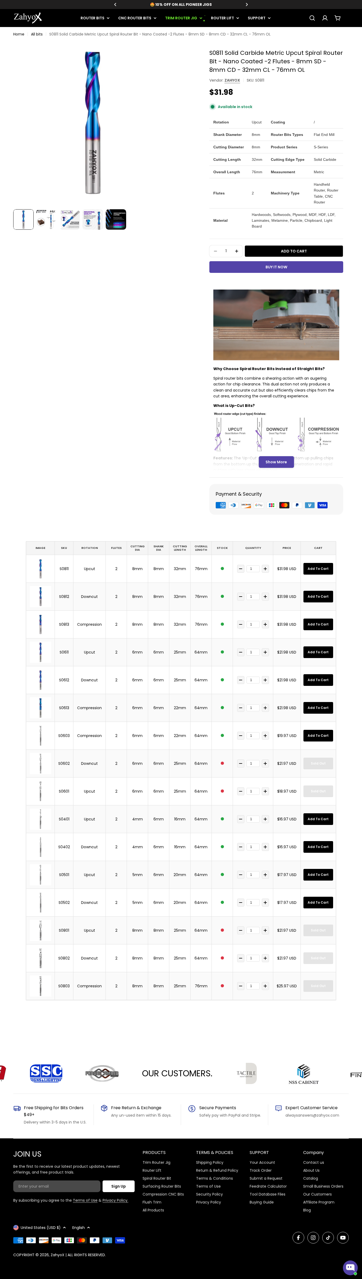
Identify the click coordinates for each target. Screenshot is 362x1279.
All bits (37, 34)
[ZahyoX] (65, 1073)
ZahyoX (232, 80)
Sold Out (318, 763)
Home (18, 34)
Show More (276, 462)
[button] (115, 4)
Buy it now (276, 267)
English (78, 1227)
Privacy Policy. (115, 1200)
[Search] (312, 18)
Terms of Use (85, 1200)
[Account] (325, 18)
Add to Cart (318, 568)
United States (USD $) (41, 1227)
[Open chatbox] (350, 1267)
